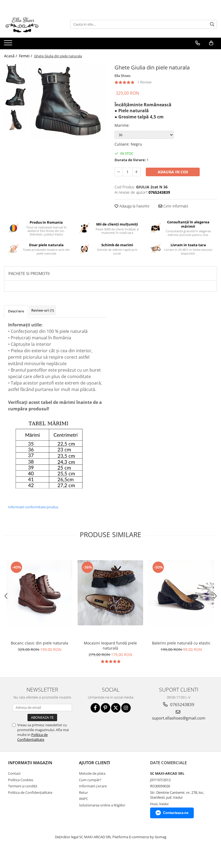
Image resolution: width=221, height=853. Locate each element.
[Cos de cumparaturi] (211, 43)
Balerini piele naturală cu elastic (181, 643)
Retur (83, 792)
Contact (14, 773)
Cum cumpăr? (90, 779)
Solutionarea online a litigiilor (102, 805)
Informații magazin (30, 762)
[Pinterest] (105, 708)
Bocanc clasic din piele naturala (39, 643)
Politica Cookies (20, 779)
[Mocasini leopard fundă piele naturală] (110, 592)
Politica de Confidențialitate (30, 792)
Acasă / (11, 55)
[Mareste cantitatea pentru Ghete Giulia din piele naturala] (136, 172)
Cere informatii (175, 206)
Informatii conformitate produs (33, 507)
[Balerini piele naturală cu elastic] (181, 593)
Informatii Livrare (93, 786)
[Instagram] (126, 708)
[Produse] (8, 44)
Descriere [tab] (16, 311)
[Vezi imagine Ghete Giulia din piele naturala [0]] (15, 74)
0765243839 (181, 704)
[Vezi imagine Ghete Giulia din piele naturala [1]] (15, 97)
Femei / (26, 55)
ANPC (83, 798)
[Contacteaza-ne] (198, 43)
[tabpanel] (68, 101)
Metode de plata (92, 773)
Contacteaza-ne (175, 813)
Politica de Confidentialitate (32, 737)
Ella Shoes (122, 75)
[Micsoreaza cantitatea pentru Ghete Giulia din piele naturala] (119, 172)
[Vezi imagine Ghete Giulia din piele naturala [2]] (15, 120)
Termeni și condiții (22, 786)
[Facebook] (95, 708)
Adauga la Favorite (134, 206)
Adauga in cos (173, 171)
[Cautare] (212, 24)
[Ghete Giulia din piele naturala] (68, 101)
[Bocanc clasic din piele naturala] (39, 593)
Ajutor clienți (94, 762)
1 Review (144, 82)
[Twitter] (115, 708)
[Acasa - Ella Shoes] (31, 24)
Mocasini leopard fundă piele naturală (110, 645)
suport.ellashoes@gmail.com (178, 718)
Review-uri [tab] (42, 310)
